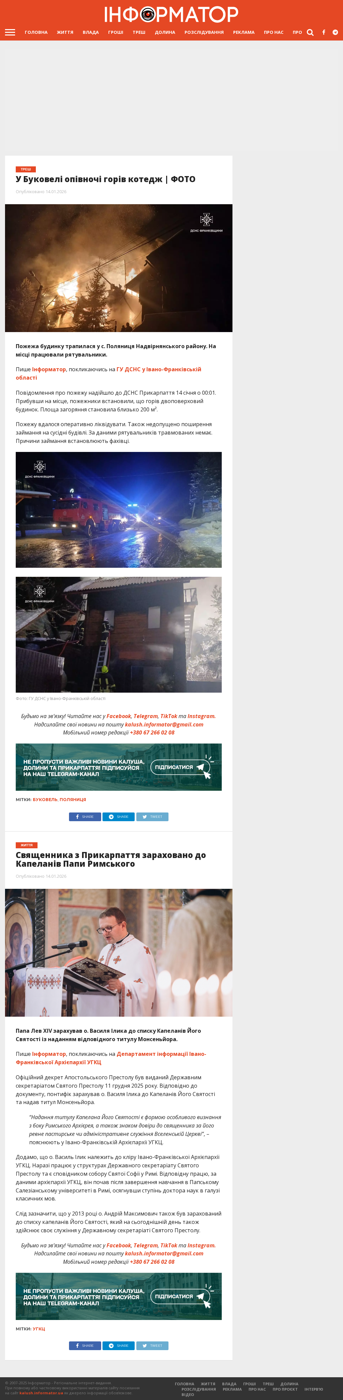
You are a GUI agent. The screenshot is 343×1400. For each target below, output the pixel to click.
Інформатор (49, 369)
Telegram (146, 716)
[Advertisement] (171, 100)
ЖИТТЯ (65, 32)
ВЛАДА (91, 32)
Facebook (119, 716)
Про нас (273, 32)
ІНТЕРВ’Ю (313, 1389)
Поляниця (73, 799)
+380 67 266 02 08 (152, 732)
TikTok (168, 716)
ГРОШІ (115, 32)
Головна (36, 32)
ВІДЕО (188, 1394)
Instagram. (202, 716)
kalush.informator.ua (41, 1392)
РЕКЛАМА (244, 32)
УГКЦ (39, 1328)
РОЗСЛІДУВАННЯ (204, 32)
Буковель (45, 799)
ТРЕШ (139, 32)
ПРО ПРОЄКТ (285, 1389)
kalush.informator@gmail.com (164, 724)
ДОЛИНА (165, 32)
